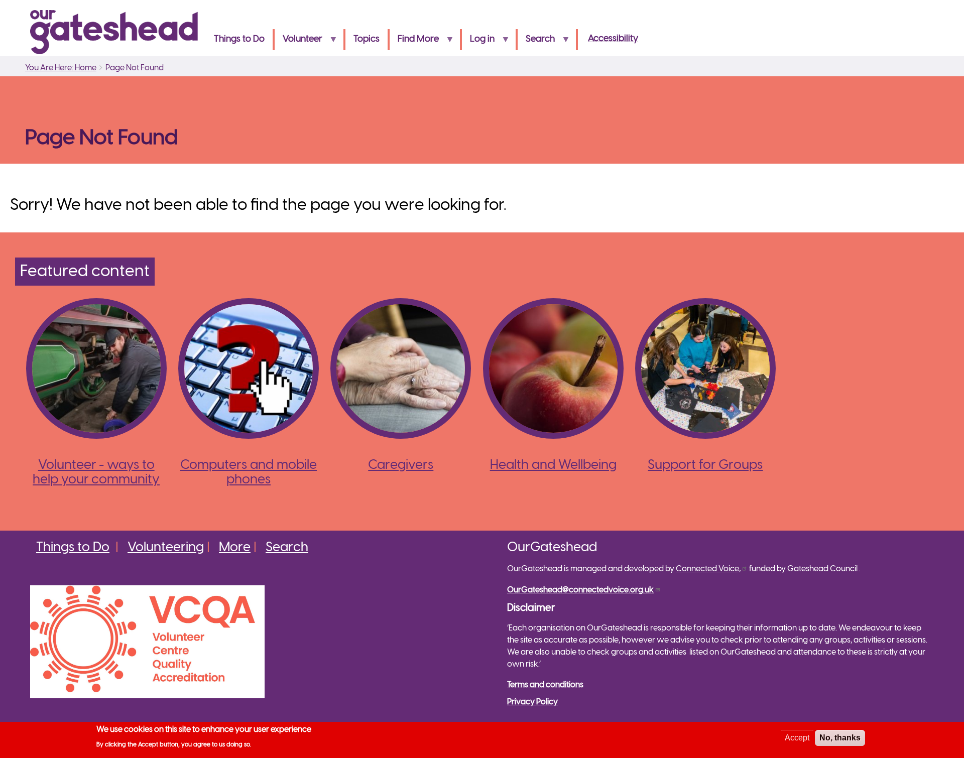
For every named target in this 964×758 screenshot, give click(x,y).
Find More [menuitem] (414, 42)
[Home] (118, 32)
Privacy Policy (532, 702)
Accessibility (613, 39)
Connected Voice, (708, 569)
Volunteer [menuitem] (298, 42)
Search (287, 548)
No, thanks (840, 737)
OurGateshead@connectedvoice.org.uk (580, 590)
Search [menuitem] (536, 42)
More (235, 548)
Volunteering (166, 548)
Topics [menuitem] (366, 39)
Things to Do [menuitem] (239, 39)
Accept (797, 737)
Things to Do (72, 548)
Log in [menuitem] (478, 42)
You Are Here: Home (60, 68)
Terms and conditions (545, 685)
